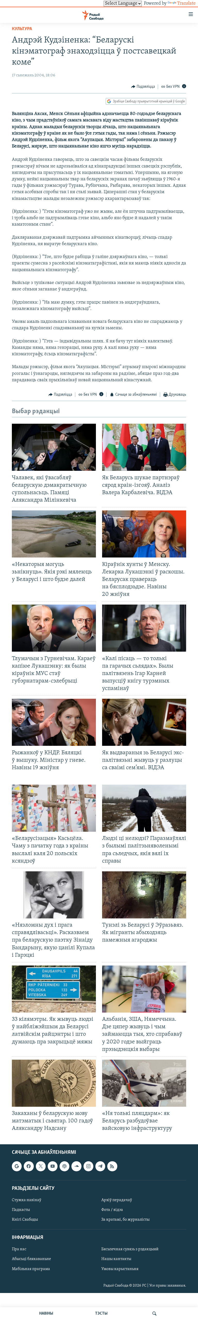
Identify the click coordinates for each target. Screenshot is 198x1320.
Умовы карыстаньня (119, 1269)
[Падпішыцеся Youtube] (52, 1166)
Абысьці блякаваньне (31, 1259)
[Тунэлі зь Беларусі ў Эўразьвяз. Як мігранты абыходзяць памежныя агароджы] (144, 894)
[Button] (143, 86)
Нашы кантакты (116, 1259)
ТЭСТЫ (101, 1314)
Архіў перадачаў (116, 1200)
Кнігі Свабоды (25, 1220)
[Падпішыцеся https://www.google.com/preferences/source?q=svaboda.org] (17, 1166)
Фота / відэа (112, 1210)
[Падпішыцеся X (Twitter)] (41, 1166)
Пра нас (19, 1249)
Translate (186, 3)
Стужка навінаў (26, 1200)
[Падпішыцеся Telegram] (100, 1166)
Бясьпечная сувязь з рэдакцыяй (130, 1249)
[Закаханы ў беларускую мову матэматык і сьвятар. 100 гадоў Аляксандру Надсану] (54, 1083)
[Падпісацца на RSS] (112, 1166)
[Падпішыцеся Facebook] (29, 1166)
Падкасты (21, 1210)
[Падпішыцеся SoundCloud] (76, 1166)
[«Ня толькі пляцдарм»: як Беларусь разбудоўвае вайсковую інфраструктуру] (144, 1083)
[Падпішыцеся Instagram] (88, 1166)
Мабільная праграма (31, 1269)
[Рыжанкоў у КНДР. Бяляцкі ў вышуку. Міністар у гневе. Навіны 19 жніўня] (54, 722)
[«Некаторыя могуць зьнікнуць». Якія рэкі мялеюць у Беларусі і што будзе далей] (54, 533)
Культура (22, 29)
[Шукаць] (154, 1313)
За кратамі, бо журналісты (125, 1220)
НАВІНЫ (46, 1314)
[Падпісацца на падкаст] (64, 1166)
